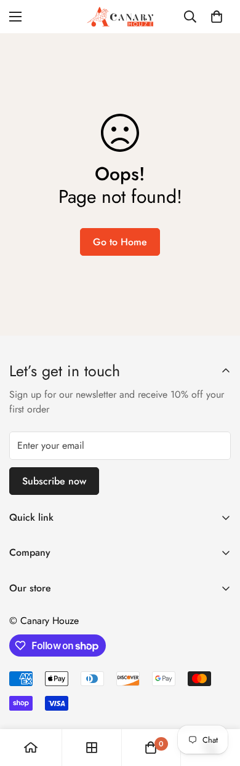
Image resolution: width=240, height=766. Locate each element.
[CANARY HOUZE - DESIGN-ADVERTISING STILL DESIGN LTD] (120, 16)
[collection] (92, 747)
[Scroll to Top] (218, 701)
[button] (216, 16)
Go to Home (120, 242)
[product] (30, 747)
